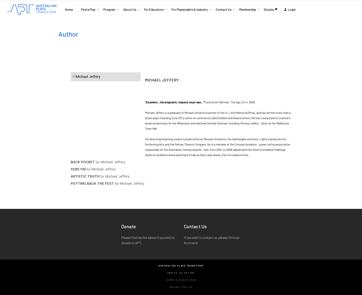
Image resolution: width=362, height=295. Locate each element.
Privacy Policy (181, 287)
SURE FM (78, 169)
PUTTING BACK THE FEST (92, 183)
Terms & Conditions (181, 280)
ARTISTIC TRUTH (85, 176)
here (245, 155)
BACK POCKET (83, 162)
